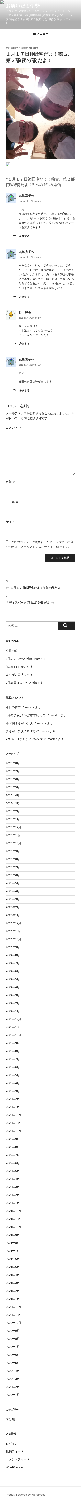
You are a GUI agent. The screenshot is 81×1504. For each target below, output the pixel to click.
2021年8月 (13, 1242)
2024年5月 (13, 979)
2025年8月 (13, 859)
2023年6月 (13, 1067)
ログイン (12, 1443)
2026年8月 (13, 763)
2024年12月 (13, 923)
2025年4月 (13, 891)
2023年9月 (13, 1043)
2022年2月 (13, 1195)
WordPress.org (15, 1467)
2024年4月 (13, 987)
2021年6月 (13, 1258)
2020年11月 (13, 1315)
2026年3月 (13, 803)
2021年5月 (13, 1266)
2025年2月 (13, 907)
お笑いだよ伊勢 (23, 5)
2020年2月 (13, 1386)
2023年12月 (13, 1019)
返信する (24, 236)
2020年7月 (13, 1346)
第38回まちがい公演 (19, 666)
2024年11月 (13, 931)
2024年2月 (13, 1003)
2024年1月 (13, 1011)
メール (12, 501)
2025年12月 (13, 827)
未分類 (10, 1419)
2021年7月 (13, 1250)
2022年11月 (13, 1123)
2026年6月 (13, 779)
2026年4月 (13, 795)
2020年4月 (13, 1370)
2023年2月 (13, 1099)
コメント (13, 427)
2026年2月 (13, 811)
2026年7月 (13, 771)
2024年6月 (13, 971)
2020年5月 (13, 1362)
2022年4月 (13, 1179)
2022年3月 (13, 1187)
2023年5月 (13, 1075)
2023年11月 (13, 1027)
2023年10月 (13, 1035)
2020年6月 (13, 1354)
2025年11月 (13, 835)
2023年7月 (13, 1059)
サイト (10, 521)
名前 (11, 481)
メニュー (42, 33)
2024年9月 (13, 947)
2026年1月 (13, 819)
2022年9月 (13, 1139)
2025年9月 (13, 851)
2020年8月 (13, 1338)
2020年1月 (13, 1394)
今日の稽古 (13, 650)
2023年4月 (13, 1083)
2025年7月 (13, 867)
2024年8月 (13, 955)
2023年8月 (13, 1051)
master (33, 48)
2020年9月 (13, 1330)
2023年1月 (13, 1107)
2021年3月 (13, 1283)
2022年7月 (13, 1155)
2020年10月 (13, 1322)
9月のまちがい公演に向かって (26, 658)
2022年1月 (13, 1203)
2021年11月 (13, 1219)
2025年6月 (13, 875)
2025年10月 (13, 843)
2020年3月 (13, 1378)
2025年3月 (13, 899)
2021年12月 (13, 1211)
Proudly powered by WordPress (25, 1494)
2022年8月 (13, 1147)
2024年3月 (13, 995)
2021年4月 (13, 1274)
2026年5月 (13, 787)
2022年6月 (13, 1163)
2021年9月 (13, 1235)
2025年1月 (13, 915)
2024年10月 (13, 939)
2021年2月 (13, 1291)
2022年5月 (13, 1171)
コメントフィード (17, 1459)
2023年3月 (13, 1091)
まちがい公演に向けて (20, 674)
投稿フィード (15, 1451)
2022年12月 (13, 1115)
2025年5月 (13, 883)
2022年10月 (13, 1131)
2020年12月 (13, 1307)
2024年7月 (13, 963)
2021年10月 (13, 1227)
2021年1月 (13, 1299)
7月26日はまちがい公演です (24, 682)
